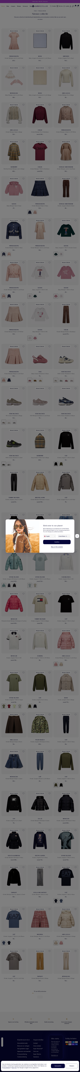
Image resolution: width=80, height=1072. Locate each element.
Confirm (56, 542)
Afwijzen (71, 1066)
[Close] (77, 536)
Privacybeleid (6, 1067)
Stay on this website (57, 547)
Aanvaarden (58, 1066)
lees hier (14, 1067)
